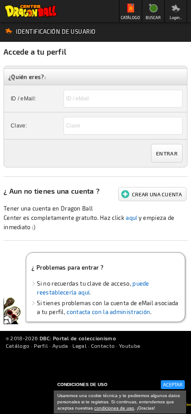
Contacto (103, 345)
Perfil (41, 345)
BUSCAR (153, 17)
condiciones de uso (114, 408)
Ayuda (60, 345)
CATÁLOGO (130, 17)
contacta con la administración (108, 311)
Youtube (129, 345)
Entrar (167, 153)
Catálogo (17, 345)
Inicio (30, 11)
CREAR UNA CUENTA (157, 194)
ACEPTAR (173, 384)
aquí (131, 217)
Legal (79, 345)
